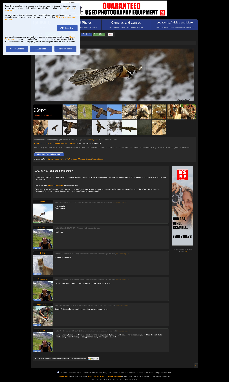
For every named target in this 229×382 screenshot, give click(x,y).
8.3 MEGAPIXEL (116, 96)
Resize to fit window (116, 53)
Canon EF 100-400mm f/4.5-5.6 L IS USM (59, 144)
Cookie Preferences (114, 376)
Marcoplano (93, 140)
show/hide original (119, 202)
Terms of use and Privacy (96, 376)
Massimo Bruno (84, 159)
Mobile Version (64, 376)
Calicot (50, 159)
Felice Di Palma (66, 159)
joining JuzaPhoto (55, 185)
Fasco (56, 159)
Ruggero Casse (97, 159)
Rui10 (42, 253)
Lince (75, 159)
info (186, 251)
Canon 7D (38, 144)
